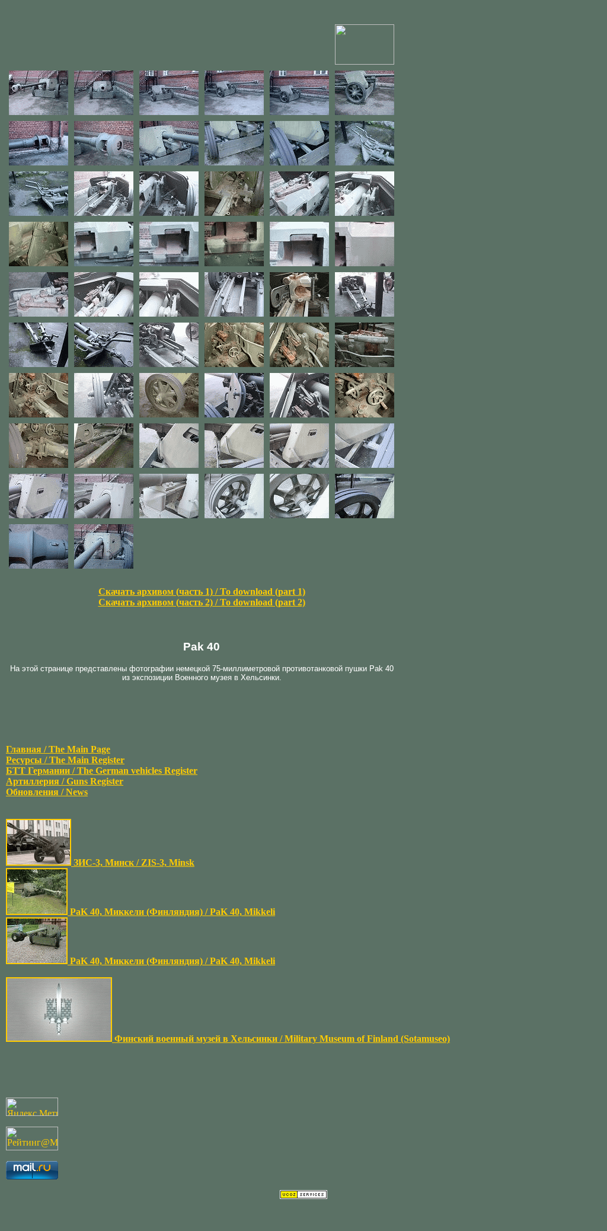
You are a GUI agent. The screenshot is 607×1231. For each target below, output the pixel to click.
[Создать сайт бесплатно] (303, 1196)
